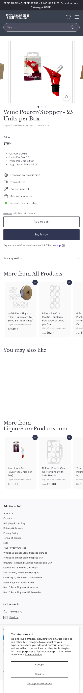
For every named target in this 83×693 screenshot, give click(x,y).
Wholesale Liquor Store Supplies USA (23, 557)
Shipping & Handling (14, 523)
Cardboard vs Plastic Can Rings (20, 567)
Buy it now (41, 234)
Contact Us (9, 518)
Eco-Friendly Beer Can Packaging (21, 572)
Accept (39, 664)
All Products (47, 274)
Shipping (7, 213)
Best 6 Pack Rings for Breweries (20, 587)
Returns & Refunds (13, 528)
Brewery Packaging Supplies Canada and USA (27, 562)
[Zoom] (67, 97)
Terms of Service (12, 538)
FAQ (5, 543)
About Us (8, 513)
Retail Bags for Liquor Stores (19, 582)
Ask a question (12, 258)
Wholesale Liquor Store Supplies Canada (25, 552)
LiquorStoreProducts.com (18, 125)
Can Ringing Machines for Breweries (22, 577)
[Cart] (68, 17)
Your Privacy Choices (14, 547)
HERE (47, 7)
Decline (39, 674)
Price (6, 137)
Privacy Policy (33, 654)
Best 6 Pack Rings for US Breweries (22, 592)
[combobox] (41, 27)
